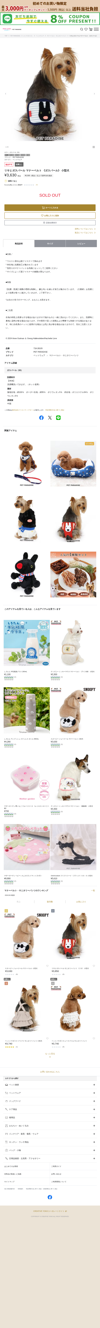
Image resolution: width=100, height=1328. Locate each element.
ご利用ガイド (56, 1166)
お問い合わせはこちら (50, 1072)
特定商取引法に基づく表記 (54, 410)
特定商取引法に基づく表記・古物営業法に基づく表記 (41, 1189)
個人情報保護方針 (9, 1189)
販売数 (50, 902)
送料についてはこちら (84, 229)
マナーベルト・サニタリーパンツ (56, 36)
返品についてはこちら (84, 233)
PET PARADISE (18, 157)
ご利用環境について (58, 1182)
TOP (6, 36)
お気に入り (81, 902)
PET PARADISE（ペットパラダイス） (21, 36)
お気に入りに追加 (51, 216)
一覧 (93, 890)
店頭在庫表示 (51, 223)
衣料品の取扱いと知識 (12, 1174)
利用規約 (20, 1189)
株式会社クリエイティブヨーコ (23, 410)
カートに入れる (51, 208)
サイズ (50, 243)
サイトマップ (9, 1182)
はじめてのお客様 (11, 1166)
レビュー (81, 243)
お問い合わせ (56, 1174)
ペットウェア (40, 36)
